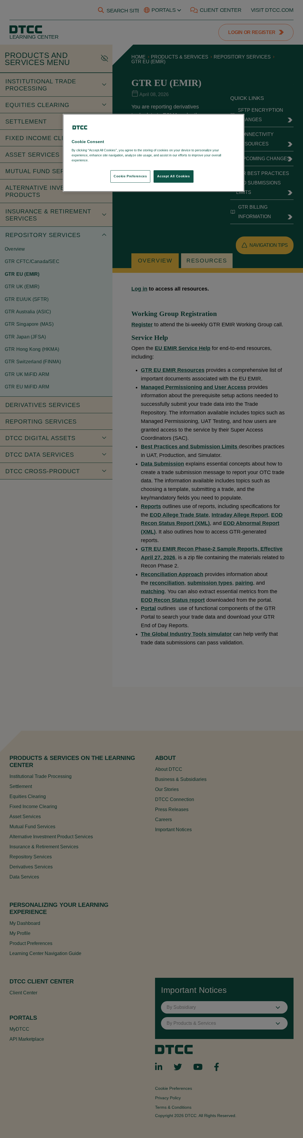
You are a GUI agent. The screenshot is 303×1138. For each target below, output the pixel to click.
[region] (153, 153)
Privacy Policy (101, 160)
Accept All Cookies (173, 176)
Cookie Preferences (130, 176)
